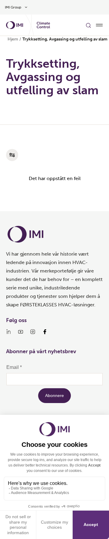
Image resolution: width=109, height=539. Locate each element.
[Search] (88, 25)
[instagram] (32, 331)
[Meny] (99, 25)
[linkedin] (8, 331)
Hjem (13, 39)
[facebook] (44, 331)
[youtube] (20, 331)
